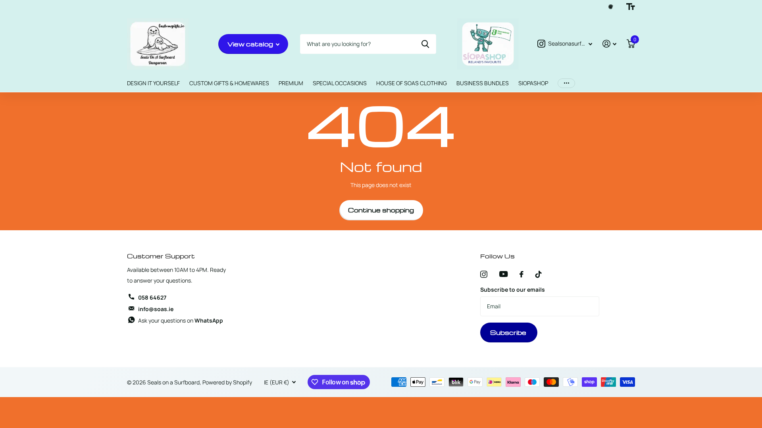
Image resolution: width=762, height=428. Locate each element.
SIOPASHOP (533, 83)
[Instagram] (483, 274)
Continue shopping (381, 210)
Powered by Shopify (227, 382)
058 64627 (152, 297)
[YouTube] (503, 274)
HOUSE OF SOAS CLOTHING (411, 83)
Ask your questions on (180, 320)
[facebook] (521, 274)
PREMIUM (291, 83)
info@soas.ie (155, 309)
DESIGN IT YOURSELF (153, 83)
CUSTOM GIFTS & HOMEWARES (229, 83)
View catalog (251, 44)
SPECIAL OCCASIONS (340, 83)
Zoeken (425, 44)
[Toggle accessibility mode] (630, 7)
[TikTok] (538, 274)
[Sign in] (609, 44)
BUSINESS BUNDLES (482, 83)
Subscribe (509, 332)
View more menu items (566, 83)
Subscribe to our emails (512, 289)
